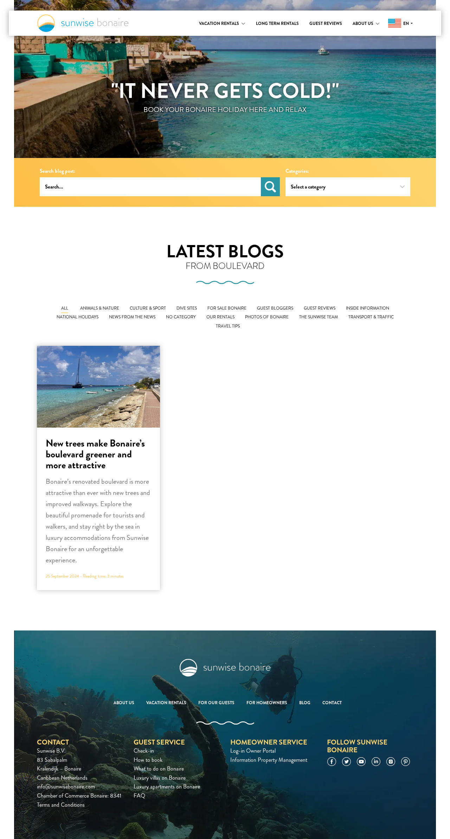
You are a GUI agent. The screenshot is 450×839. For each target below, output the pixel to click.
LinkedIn (376, 761)
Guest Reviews (319, 308)
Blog (304, 703)
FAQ (139, 796)
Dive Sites (186, 308)
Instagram (391, 761)
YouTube (361, 761)
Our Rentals (220, 317)
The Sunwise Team (318, 317)
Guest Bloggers (275, 308)
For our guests (216, 703)
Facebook (331, 761)
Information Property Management (268, 760)
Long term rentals (277, 23)
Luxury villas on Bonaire (160, 778)
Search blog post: (57, 171)
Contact (332, 703)
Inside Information (367, 308)
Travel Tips (228, 326)
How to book (148, 760)
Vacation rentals (219, 23)
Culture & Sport (148, 308)
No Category (181, 317)
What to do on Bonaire (159, 769)
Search (270, 186)
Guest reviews (325, 23)
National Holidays (77, 317)
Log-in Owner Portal (253, 751)
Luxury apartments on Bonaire (167, 786)
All (64, 308)
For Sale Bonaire (226, 308)
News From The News (132, 317)
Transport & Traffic (371, 317)
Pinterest (405, 761)
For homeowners (266, 703)
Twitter (346, 761)
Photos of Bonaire (267, 317)
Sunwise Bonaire (83, 23)
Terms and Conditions (61, 805)
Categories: (297, 171)
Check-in (144, 751)
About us (363, 23)
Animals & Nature (99, 308)
